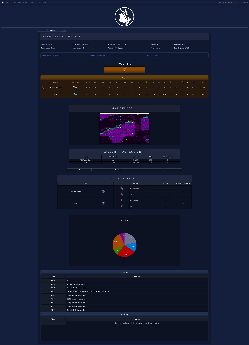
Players (42, 30)
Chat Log (124, 315)
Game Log (124, 272)
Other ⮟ (45, 2)
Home (8, 2)
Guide (26, 2)
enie (55, 94)
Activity (62, 30)
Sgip (39, 2)
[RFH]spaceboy (55, 87)
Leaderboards (17, 2)
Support (32, 2)
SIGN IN (244, 2)
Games (52, 30)
